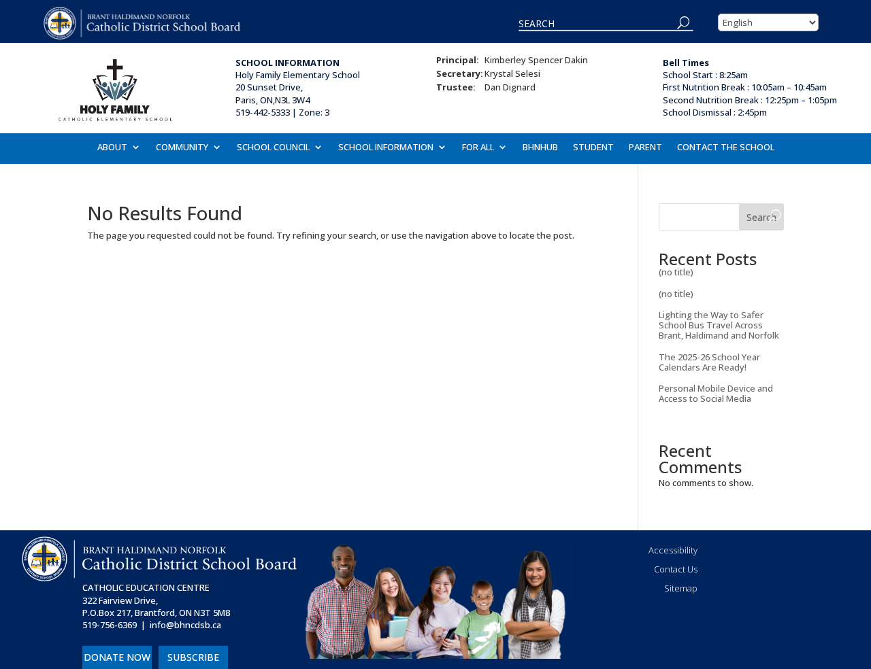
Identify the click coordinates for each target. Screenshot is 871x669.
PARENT (645, 147)
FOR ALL (478, 147)
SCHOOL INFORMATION (385, 147)
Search (761, 217)
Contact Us (675, 569)
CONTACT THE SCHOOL (725, 147)
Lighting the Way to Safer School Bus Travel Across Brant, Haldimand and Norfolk (719, 325)
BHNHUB (540, 147)
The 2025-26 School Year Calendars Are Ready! (709, 362)
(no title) (676, 272)
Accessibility (672, 550)
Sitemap (680, 588)
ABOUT (112, 147)
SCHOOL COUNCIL (273, 147)
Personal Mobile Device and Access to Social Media (716, 393)
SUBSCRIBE (193, 657)
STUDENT (593, 147)
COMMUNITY (182, 147)
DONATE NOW (117, 657)
